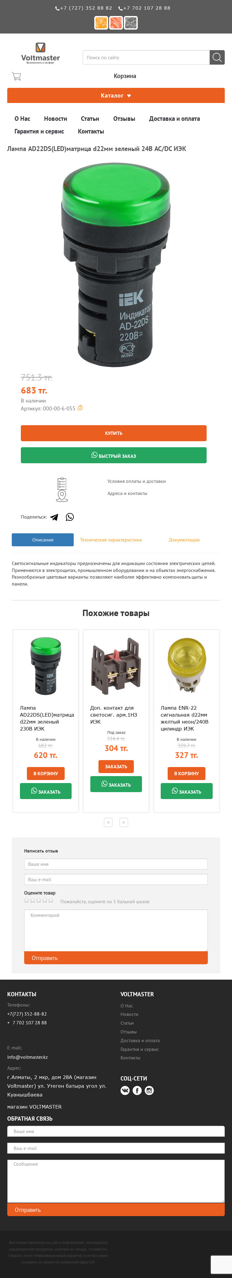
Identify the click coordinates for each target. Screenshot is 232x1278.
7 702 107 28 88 (30, 1023)
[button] (215, 166)
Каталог (112, 95)
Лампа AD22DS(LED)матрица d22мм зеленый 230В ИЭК (46, 718)
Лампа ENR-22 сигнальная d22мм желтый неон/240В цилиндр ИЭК (184, 718)
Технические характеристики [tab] (111, 540)
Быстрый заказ (117, 456)
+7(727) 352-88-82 (27, 1014)
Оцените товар (40, 893)
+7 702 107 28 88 (147, 8)
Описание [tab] (42, 540)
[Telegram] (54, 517)
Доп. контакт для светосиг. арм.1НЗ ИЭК (113, 714)
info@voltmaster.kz (27, 1057)
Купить (113, 433)
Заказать (48, 792)
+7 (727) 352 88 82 (86, 8)
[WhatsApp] (70, 517)
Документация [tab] (184, 540)
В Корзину (46, 773)
